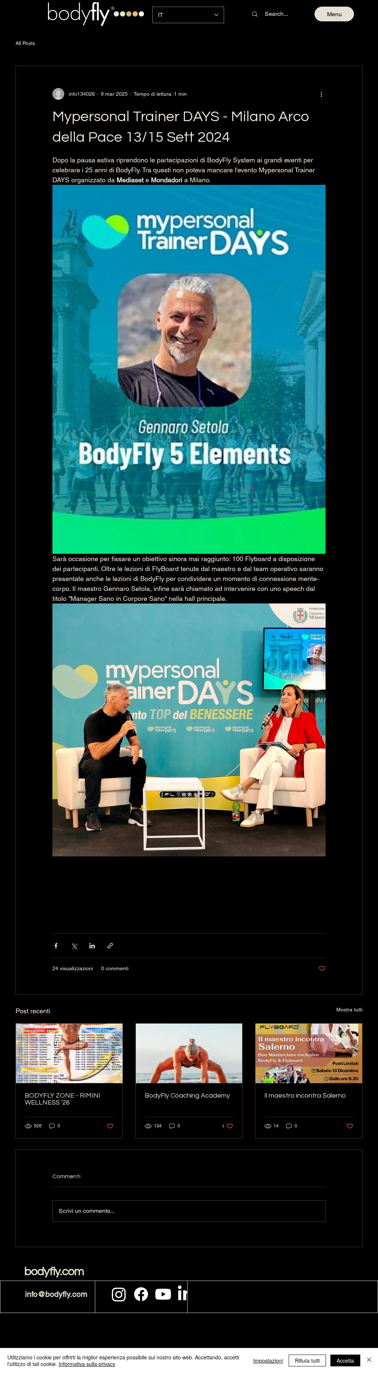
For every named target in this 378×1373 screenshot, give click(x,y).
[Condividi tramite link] (110, 945)
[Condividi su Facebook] (55, 945)
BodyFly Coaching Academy (187, 1095)
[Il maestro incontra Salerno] (308, 1053)
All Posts (25, 43)
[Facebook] (141, 1294)
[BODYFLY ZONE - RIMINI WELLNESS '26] (69, 1053)
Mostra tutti (349, 1010)
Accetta (345, 1360)
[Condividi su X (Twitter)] (74, 945)
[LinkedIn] (185, 1294)
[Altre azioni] (321, 93)
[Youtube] (163, 1294)
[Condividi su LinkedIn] (92, 945)
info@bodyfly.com (56, 1294)
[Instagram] (119, 1294)
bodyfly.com (54, 1271)
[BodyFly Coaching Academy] (189, 1053)
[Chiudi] (369, 1360)
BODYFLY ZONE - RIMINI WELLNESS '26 (62, 1099)
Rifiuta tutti (307, 1360)
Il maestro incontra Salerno (305, 1095)
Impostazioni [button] (268, 1360)
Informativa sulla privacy (87, 1363)
